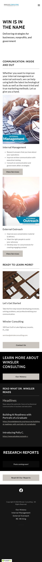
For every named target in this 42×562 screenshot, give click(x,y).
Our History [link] (21, 510)
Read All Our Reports (20, 478)
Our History (21, 377)
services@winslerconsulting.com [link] (15, 335)
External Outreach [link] (21, 516)
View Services (12, 172)
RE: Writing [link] (21, 519)
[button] (39, 5)
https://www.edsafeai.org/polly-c (15, 436)
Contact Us (21, 345)
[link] (11, 5)
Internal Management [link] (21, 513)
